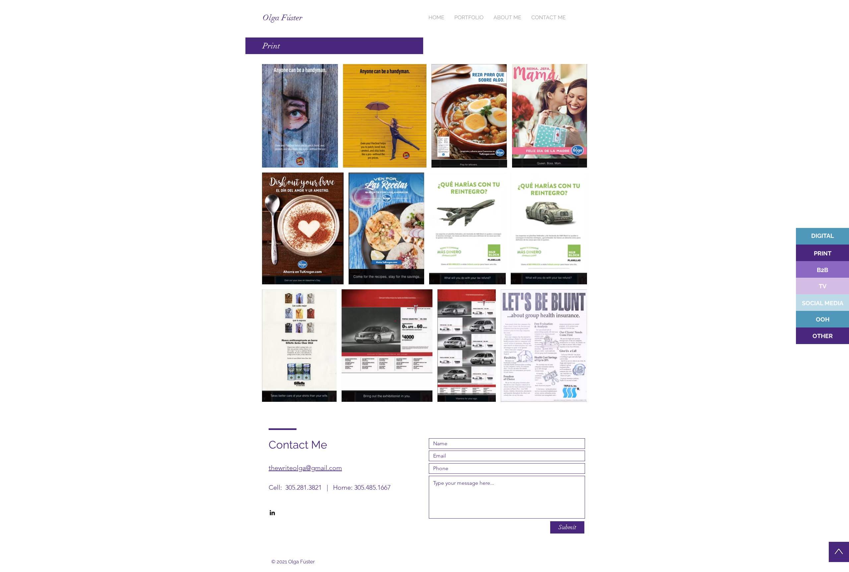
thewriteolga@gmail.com (305, 468)
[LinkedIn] (272, 512)
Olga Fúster (282, 18)
